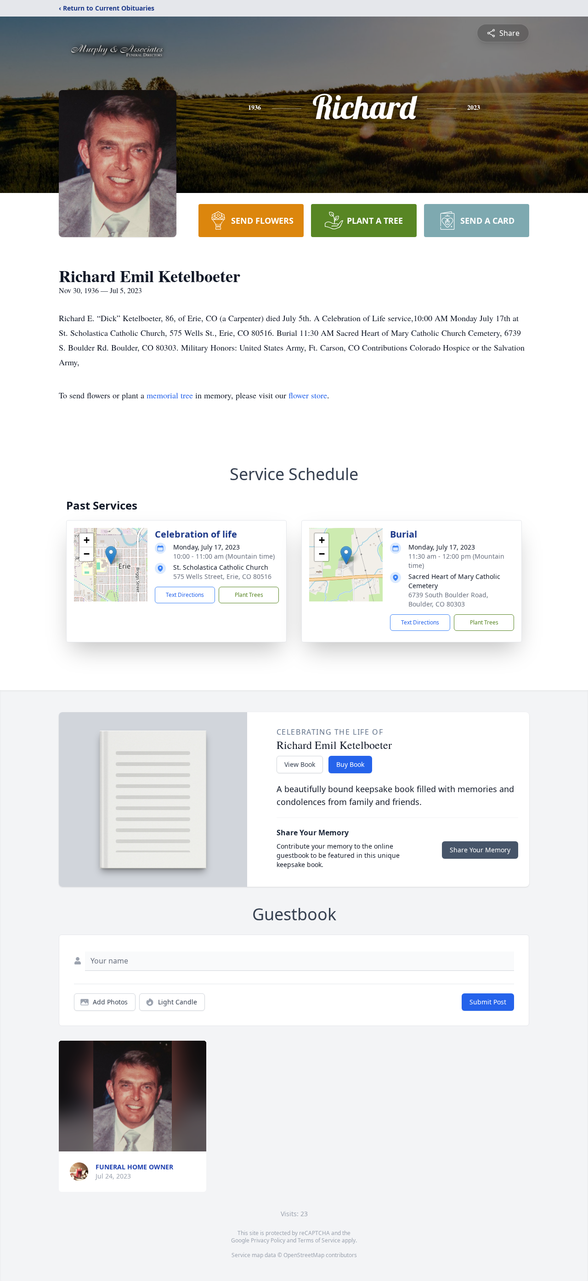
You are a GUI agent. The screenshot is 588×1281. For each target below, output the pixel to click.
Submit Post (487, 1002)
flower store (307, 395)
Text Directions (185, 595)
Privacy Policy (268, 1240)
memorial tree (170, 395)
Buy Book (350, 764)
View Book (299, 764)
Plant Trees (249, 595)
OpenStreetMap (303, 1255)
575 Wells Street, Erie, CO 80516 (222, 576)
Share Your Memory (480, 849)
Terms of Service (319, 1240)
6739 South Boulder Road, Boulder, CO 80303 (448, 599)
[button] (111, 555)
